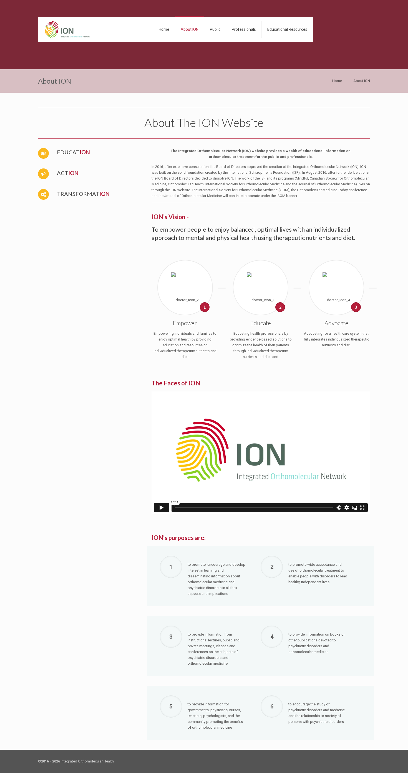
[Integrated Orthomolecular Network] (67, 29)
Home (337, 81)
